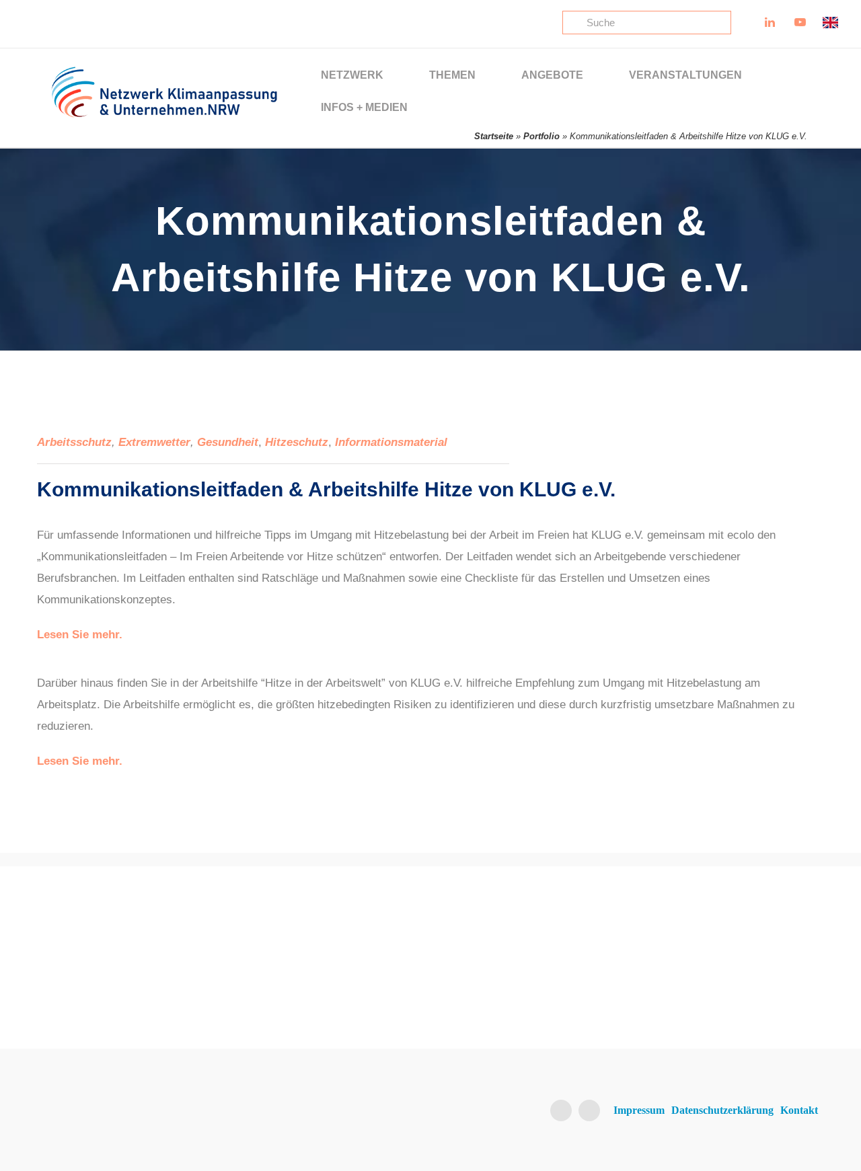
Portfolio (541, 136)
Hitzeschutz (296, 442)
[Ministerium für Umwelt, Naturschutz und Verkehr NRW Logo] (733, 942)
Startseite (493, 136)
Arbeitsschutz (74, 442)
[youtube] (589, 1110)
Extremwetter (154, 442)
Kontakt (799, 1110)
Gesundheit (227, 442)
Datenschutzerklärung (722, 1110)
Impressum (639, 1110)
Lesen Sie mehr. (79, 634)
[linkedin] (561, 1110)
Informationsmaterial (391, 442)
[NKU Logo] (164, 71)
